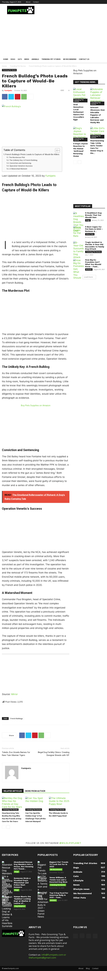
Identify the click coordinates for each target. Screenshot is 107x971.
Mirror (14, 694)
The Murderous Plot (17, 157)
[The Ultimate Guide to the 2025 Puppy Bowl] (59, 804)
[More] (30, 96)
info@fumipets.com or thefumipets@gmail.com (47, 956)
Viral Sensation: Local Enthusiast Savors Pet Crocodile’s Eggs (78, 112)
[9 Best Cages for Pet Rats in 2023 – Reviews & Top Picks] (78, 231)
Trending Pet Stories (51, 59)
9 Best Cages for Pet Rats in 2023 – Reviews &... (94, 229)
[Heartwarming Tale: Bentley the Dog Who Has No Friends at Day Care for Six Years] (12, 804)
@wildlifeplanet (70, 842)
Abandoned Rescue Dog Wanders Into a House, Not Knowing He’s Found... (23, 865)
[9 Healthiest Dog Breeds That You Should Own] (78, 222)
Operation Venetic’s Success (20, 166)
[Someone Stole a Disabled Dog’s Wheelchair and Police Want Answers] (7, 891)
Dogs (13, 59)
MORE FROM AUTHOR (35, 791)
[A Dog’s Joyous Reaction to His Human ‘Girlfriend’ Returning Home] (80, 134)
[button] (101, 59)
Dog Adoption (20, 906)
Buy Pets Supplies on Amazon (35, 405)
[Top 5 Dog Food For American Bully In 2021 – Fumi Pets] (43, 905)
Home (5, 59)
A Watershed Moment (18, 169)
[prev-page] (3, 827)
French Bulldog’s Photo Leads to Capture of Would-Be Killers (32, 154)
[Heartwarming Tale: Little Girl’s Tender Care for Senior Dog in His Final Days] (97, 133)
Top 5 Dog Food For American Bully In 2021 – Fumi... (58, 895)
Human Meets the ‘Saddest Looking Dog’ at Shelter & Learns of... (22, 900)
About (28, 2)
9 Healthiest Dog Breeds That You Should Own (93, 215)
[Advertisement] (53, 35)
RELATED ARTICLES (13, 791)
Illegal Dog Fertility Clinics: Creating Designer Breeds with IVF (53, 753)
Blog (88, 968)
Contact (36, 2)
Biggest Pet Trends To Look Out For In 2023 (58, 864)
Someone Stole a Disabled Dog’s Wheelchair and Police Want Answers (22, 882)
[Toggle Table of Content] (56, 150)
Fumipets (8, 90)
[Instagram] (94, 2)
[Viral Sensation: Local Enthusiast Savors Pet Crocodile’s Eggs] (80, 95)
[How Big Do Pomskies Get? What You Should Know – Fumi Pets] (78, 273)
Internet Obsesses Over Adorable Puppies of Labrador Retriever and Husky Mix (97, 115)
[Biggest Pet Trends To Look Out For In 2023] (43, 871)
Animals (35, 59)
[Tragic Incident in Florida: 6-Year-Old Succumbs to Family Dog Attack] (78, 250)
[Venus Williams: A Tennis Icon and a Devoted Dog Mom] (43, 888)
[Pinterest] (98, 2)
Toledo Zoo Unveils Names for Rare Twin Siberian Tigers (16, 753)
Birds (26, 59)
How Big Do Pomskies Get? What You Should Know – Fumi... (93, 263)
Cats (20, 59)
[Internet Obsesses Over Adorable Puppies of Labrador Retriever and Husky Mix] (97, 96)
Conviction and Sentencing (20, 163)
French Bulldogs (16, 718)
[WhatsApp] (24, 96)
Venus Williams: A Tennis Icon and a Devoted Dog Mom (58, 880)
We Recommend (69, 59)
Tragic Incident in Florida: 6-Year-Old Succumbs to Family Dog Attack (94, 245)
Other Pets (90, 234)
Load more (88, 277)
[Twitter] (103, 2)
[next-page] (8, 827)
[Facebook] (89, 2)
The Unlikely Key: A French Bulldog (23, 160)
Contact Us (84, 59)
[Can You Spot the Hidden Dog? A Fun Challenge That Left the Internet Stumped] (35, 804)
